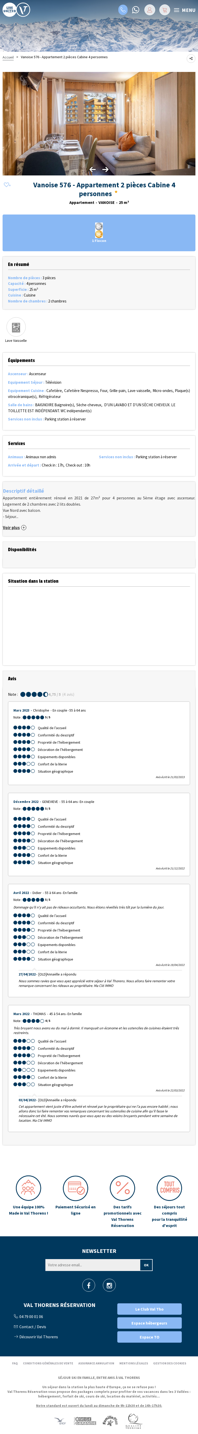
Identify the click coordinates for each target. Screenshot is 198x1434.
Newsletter (99, 1250)
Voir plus (11, 527)
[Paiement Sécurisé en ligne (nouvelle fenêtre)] (75, 1202)
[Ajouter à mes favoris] (6, 185)
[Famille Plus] (110, 1421)
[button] (164, 9)
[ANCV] (60, 1421)
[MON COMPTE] (149, 9)
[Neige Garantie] (84, 1421)
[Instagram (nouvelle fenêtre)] (109, 1287)
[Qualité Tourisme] (134, 1421)
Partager (191, 58)
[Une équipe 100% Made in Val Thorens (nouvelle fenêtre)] (29, 1202)
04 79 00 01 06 (123, 10)
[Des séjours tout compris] (169, 1202)
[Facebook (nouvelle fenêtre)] (88, 1287)
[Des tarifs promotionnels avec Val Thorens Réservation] (122, 1202)
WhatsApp (135, 10)
